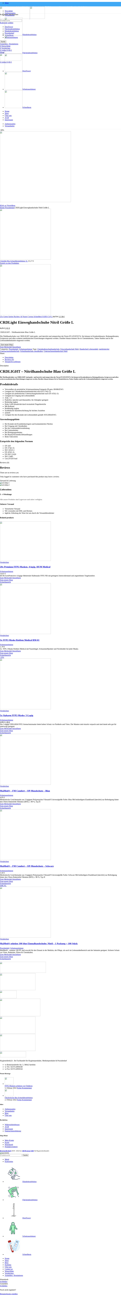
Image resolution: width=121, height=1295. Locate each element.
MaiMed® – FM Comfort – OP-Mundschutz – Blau (25, 791)
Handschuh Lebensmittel (89, 349)
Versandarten (9, 1111)
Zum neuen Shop (7, 345)
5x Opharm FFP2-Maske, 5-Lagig (16, 715)
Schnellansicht (5, 582)
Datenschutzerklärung (13, 1131)
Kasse (7, 1142)
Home (2, 208)
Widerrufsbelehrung (12, 1125)
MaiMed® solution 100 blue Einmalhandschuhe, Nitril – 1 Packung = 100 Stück (39, 943)
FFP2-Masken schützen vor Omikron (18, 1086)
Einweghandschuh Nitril (69, 349)
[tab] (63, 357)
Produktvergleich (11, 1147)
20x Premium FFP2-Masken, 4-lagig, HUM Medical (25, 567)
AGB (7, 1127)
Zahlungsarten (10, 1109)
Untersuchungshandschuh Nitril (55, 351)
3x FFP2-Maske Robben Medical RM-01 (19, 640)
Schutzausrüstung (25, 349)
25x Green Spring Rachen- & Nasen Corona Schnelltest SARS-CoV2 (26, 317)
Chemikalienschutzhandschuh (48, 349)
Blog (6, 1113)
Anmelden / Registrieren (14, 1275)
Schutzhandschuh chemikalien (31, 351)
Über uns (8, 1115)
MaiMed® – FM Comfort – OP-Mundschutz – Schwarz (27, 866)
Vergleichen (9, 1273)
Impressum (9, 1129)
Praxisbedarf (10, 208)
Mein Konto (9, 1140)
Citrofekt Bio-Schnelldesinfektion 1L (14, 261)
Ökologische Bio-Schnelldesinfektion (19, 1098)
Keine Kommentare (24, 1088)
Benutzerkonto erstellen (9, 1294)
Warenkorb (9, 1145)
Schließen (3, 1282)
